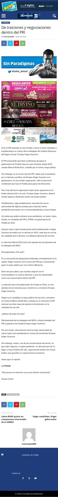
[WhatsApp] (22, 43)
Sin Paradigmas (13, 394)
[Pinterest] (16, 43)
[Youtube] (35, 479)
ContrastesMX (9, 37)
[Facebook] (4, 43)
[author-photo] (29, 434)
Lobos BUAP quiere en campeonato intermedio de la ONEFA (13, 419)
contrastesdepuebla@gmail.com (33, 473)
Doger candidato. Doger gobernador (45, 418)
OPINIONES (5, 23)
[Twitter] (10, 43)
